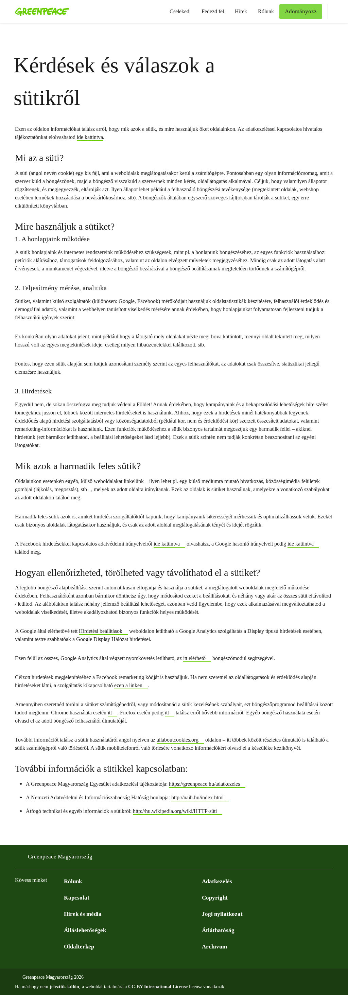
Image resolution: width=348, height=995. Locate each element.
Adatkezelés (217, 881)
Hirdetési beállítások (100, 631)
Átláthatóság (218, 930)
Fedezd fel (213, 11)
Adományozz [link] (301, 11)
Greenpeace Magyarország (60, 856)
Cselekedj (180, 11)
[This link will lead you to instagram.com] (33, 897)
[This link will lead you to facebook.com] (19, 897)
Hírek (241, 11)
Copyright (215, 897)
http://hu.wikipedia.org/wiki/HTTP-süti (175, 811)
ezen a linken (128, 685)
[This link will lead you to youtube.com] (46, 897)
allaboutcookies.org (177, 739)
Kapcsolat (76, 897)
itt (110, 712)
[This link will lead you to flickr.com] (60, 897)
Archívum (214, 946)
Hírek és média (83, 914)
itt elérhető (194, 658)
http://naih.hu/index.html (197, 797)
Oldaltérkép (79, 946)
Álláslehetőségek (85, 930)
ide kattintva (90, 137)
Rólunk (266, 11)
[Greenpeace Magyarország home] (40, 11)
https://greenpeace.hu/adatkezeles (204, 784)
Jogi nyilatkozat (222, 914)
